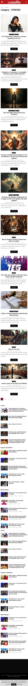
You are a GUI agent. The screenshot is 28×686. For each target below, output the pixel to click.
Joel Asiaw (10, 351)
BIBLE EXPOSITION (12, 110)
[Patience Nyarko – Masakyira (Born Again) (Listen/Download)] (4, 452)
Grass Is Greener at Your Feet (15, 424)
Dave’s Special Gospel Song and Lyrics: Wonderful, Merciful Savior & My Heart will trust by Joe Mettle (18, 468)
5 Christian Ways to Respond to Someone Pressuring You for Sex (14, 37)
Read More (19, 684)
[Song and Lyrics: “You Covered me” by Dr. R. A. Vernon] (4, 460)
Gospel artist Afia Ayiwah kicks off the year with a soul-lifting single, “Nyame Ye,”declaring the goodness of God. (17, 441)
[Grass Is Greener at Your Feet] (4, 425)
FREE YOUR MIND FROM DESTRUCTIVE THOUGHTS (14, 113)
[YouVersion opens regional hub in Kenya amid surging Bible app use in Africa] (4, 433)
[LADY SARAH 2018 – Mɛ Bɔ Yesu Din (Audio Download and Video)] (4, 475)
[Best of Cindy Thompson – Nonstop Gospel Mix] (4, 483)
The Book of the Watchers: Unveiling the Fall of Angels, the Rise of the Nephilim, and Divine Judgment (14, 198)
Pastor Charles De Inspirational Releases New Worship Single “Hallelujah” (18, 417)
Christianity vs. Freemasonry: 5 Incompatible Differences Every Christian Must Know (14, 73)
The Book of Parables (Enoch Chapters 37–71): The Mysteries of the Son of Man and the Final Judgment (14, 156)
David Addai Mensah (14, 496)
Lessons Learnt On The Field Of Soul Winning (14, 383)
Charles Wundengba (11, 40)
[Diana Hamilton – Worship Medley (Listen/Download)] (4, 502)
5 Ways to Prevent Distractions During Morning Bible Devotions (14, 314)
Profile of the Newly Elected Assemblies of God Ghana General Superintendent (17, 517)
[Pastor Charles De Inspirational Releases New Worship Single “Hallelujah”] (4, 418)
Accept (13, 684)
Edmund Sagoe (13, 503)
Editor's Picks (11, 34)
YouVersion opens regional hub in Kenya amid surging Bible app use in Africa (17, 432)
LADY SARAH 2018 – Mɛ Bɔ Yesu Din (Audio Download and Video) (16, 474)
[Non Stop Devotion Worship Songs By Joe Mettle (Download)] (4, 510)
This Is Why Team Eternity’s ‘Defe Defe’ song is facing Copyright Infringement (14, 276)
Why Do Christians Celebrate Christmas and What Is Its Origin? (14, 240)
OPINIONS (16, 34)
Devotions (12, 311)
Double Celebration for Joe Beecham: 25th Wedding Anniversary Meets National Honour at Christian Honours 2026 (18, 410)
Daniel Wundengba (11, 278)
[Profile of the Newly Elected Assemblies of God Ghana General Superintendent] (4, 518)
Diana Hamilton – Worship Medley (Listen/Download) (16, 501)
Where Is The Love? (14, 349)
